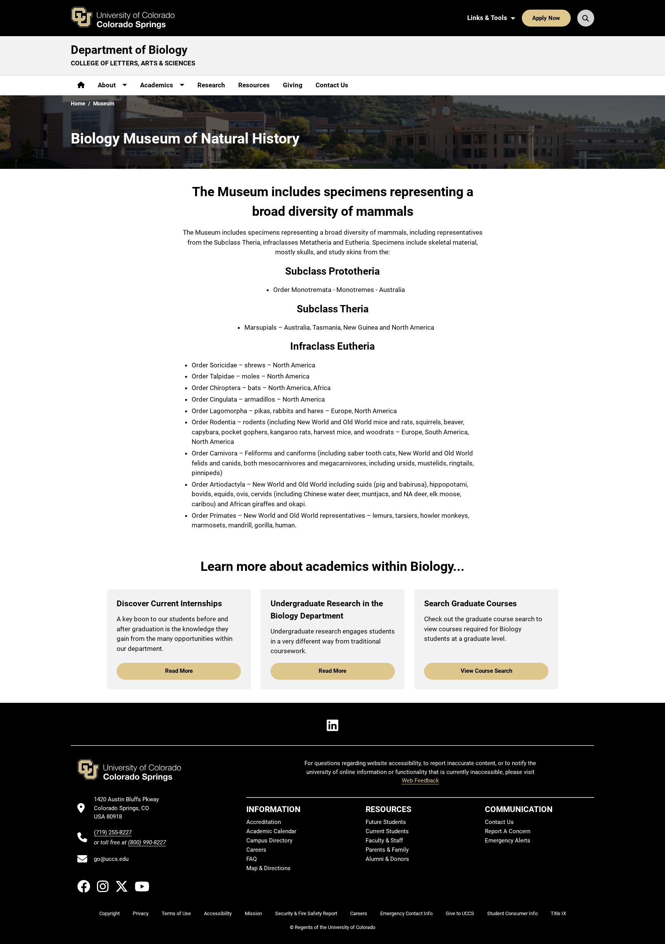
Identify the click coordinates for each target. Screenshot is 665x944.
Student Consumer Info (512, 913)
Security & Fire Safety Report (306, 913)
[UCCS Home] (128, 18)
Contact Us (332, 85)
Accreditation (263, 822)
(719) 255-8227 (113, 832)
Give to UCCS (460, 913)
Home (78, 103)
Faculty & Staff (384, 840)
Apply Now (546, 18)
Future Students (386, 822)
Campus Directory (269, 840)
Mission (253, 913)
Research (211, 85)
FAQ (251, 859)
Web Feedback (420, 780)
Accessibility (218, 913)
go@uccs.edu (111, 859)
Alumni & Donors (387, 859)
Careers (256, 849)
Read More (179, 670)
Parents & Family (387, 849)
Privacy (141, 913)
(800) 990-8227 (147, 842)
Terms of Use (176, 913)
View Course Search (486, 670)
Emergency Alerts (507, 840)
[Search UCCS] (585, 18)
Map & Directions (268, 868)
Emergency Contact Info (406, 913)
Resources (254, 85)
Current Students (387, 831)
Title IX (558, 913)
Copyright (109, 913)
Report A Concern (507, 831)
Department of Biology (129, 50)
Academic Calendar (271, 831)
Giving (292, 85)
